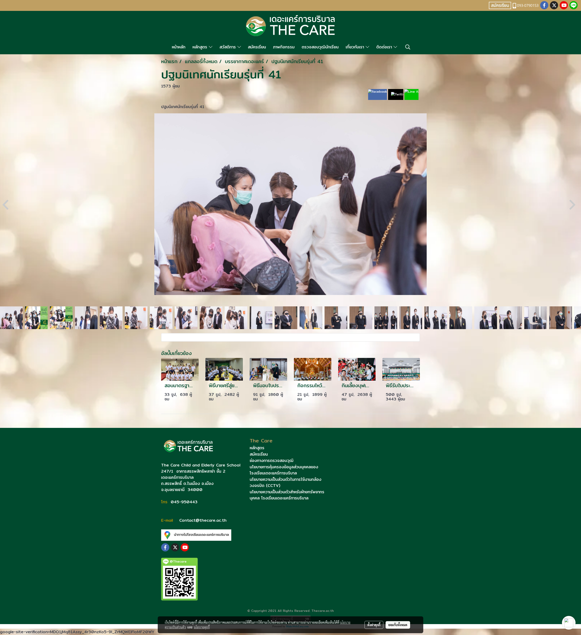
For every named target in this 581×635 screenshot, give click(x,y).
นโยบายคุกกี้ (202, 627)
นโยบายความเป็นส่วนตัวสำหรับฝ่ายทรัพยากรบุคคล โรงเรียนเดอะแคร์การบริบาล (287, 495)
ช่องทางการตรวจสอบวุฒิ (271, 460)
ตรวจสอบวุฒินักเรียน (320, 47)
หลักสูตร (200, 47)
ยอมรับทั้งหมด (397, 625)
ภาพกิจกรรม (284, 47)
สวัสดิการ (228, 47)
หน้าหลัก (178, 47)
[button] (408, 47)
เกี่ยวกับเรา (356, 47)
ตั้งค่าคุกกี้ (373, 625)
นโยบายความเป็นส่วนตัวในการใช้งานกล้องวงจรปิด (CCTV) (285, 482)
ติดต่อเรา (385, 47)
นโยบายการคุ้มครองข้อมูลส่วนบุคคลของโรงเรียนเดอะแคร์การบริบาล (284, 470)
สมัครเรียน (257, 47)
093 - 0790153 (186, 508)
